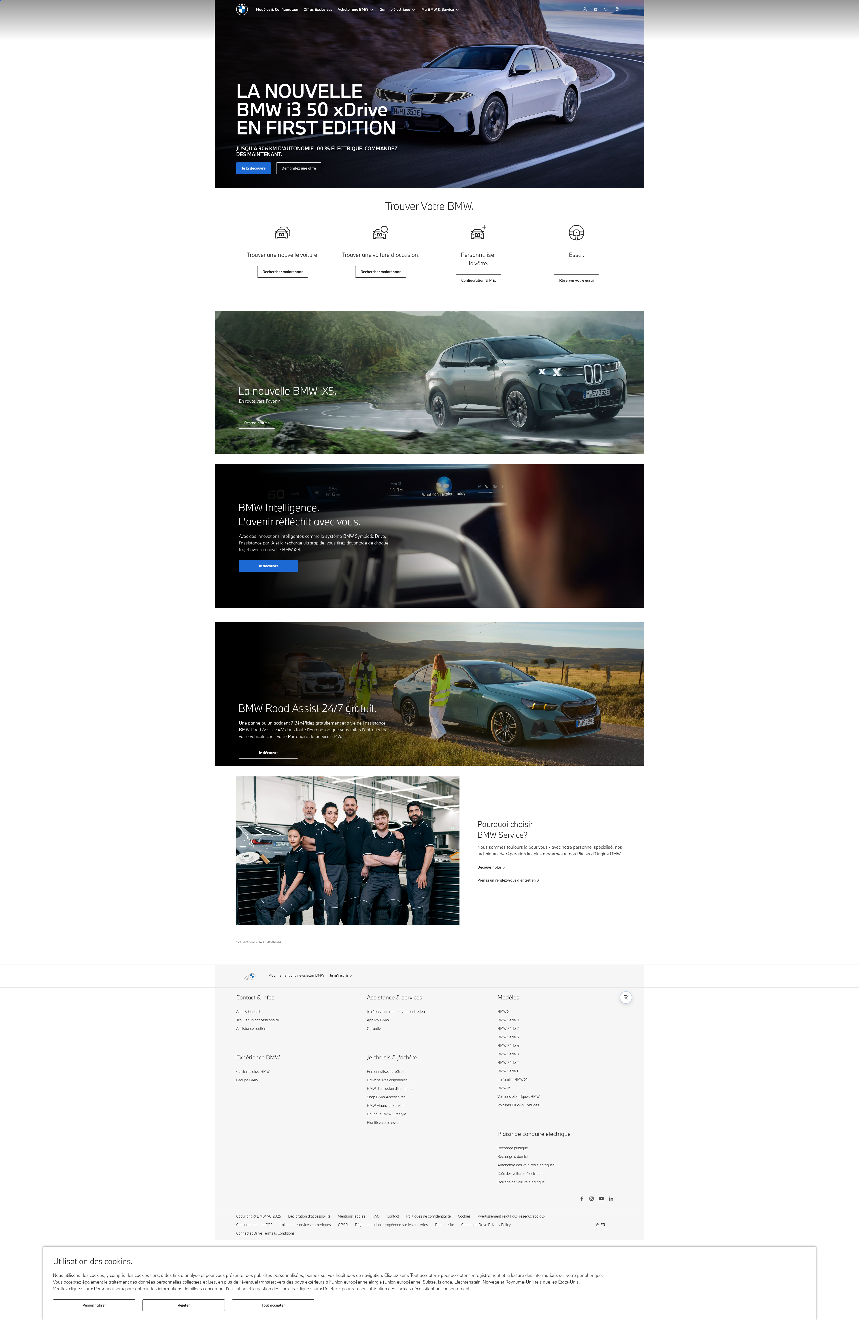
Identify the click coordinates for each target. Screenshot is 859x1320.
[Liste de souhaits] (606, 9)
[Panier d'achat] (596, 9)
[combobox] (626, 997)
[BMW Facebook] (581, 1199)
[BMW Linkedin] (611, 1199)
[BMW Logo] (242, 9)
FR (602, 1224)
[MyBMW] (585, 9)
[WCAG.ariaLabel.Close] (612, 969)
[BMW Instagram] (591, 1199)
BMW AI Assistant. (582, 992)
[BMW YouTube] (601, 1199)
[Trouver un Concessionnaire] (617, 9)
